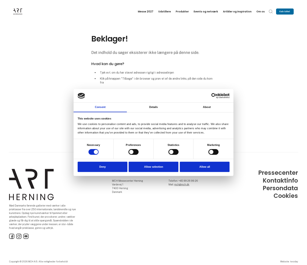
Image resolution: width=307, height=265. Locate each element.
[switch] (133, 152)
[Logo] (27, 12)
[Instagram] (18, 238)
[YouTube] (26, 238)
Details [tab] (153, 107)
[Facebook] (11, 238)
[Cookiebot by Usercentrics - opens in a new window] (214, 95)
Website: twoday (289, 261)
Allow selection (153, 166)
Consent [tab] (100, 107)
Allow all (204, 166)
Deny (102, 166)
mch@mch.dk (181, 184)
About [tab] (207, 107)
